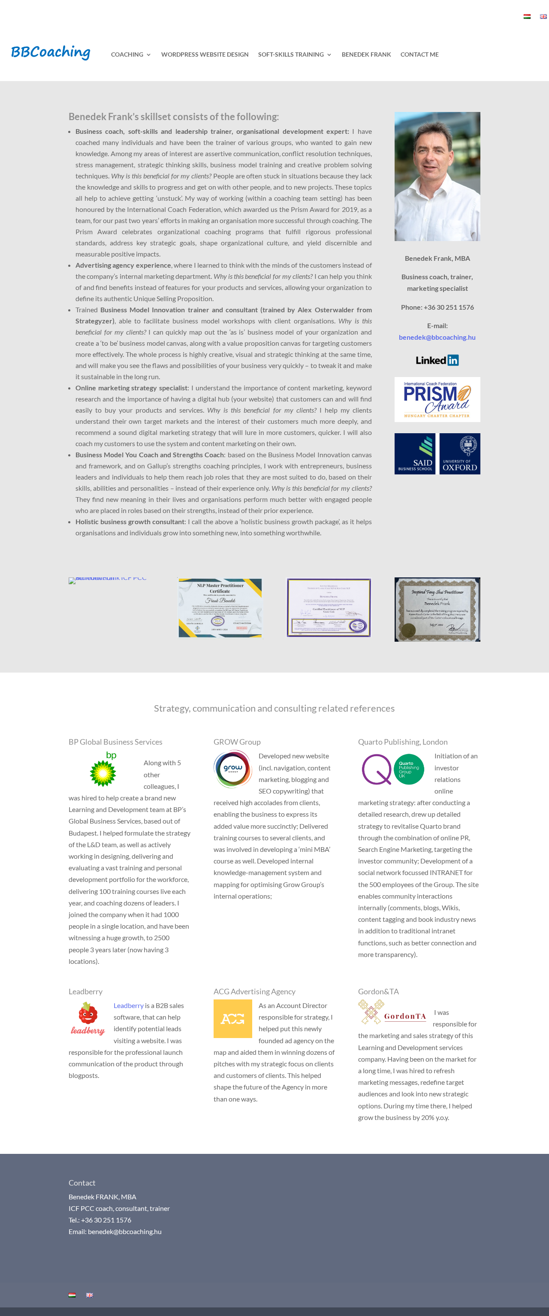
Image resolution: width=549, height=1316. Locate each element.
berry (136, 1005)
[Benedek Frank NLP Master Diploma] (220, 637)
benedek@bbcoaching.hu (437, 337)
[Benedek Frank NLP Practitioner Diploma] (328, 635)
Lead (121, 1005)
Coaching (127, 54)
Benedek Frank (366, 54)
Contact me (420, 54)
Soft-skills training (291, 54)
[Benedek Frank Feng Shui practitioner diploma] (437, 639)
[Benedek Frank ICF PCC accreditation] (111, 577)
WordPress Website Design (205, 54)
